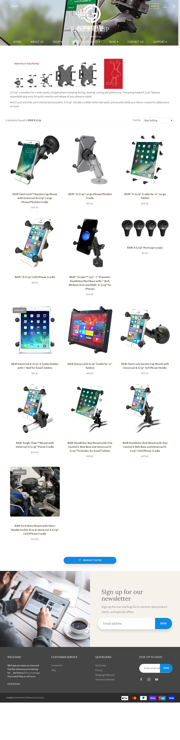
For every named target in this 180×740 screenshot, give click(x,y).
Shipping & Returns (104, 675)
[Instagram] (149, 679)
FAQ (53, 670)
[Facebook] (141, 679)
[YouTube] (156, 679)
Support (159, 41)
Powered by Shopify (35, 698)
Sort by (137, 120)
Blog (113, 41)
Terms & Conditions (105, 679)
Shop (57, 41)
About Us (37, 41)
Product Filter (92, 560)
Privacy (99, 670)
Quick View (34, 160)
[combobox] (159, 120)
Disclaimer (100, 665)
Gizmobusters (19, 698)
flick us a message (32, 673)
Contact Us (136, 41)
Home (17, 41)
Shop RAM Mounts (85, 41)
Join (163, 623)
